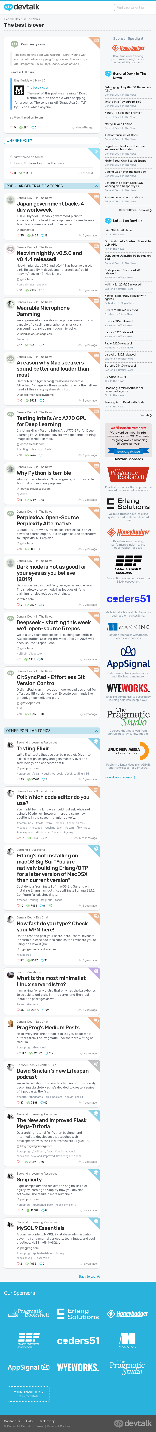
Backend (22, 742)
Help (29, 1421)
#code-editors (76, 823)
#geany (68, 832)
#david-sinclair (74, 1097)
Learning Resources (44, 742)
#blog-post (39, 1047)
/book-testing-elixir (77, 773)
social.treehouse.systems (37, 395)
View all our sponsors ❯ (120, 777)
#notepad (36, 827)
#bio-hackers (53, 1097)
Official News (125, 277)
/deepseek (35, 653)
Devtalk (136, 221)
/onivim (56, 832)
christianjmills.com (32, 444)
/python (22, 494)
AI (106, 234)
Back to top (87, 1276)
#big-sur (46, 900)
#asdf (58, 900)
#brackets (42, 832)
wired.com (27, 599)
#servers (32, 1004)
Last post (87, 173)
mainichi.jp (27, 229)
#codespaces (25, 832)
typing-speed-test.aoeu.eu (38, 949)
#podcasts (36, 1097)
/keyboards (24, 954)
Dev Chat (42, 917)
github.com (27, 279)
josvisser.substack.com (35, 488)
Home (18, 163)
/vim (49, 823)
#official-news (25, 284)
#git (19, 708)
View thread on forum (28, 117)
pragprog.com (29, 768)
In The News (32, 19)
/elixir (35, 773)
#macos (22, 900)
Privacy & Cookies (58, 1426)
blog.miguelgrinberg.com (36, 1146)
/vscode (22, 827)
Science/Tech (26, 1065)
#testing (22, 449)
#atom (69, 827)
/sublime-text (53, 827)
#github (22, 653)
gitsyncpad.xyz (30, 703)
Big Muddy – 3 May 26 (29, 80)
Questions (38, 849)
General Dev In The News (134, 210)
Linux (20, 972)
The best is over (24, 25)
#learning (36, 449)
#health (22, 1097)
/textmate (83, 827)
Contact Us (12, 1421)
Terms (39, 1426)
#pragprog (23, 773)
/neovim (42, 284)
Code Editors (44, 791)
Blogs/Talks (127, 303)
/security (22, 339)
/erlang (34, 900)
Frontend (110, 314)
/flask (48, 1151)
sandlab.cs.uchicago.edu (36, 334)
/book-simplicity (66, 1204)
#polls (39, 823)
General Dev (12, 19)
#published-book (52, 773)
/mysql (60, 1253)
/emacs (59, 823)
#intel (48, 449)
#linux (20, 1004)
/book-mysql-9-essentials (33, 1258)
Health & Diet (47, 1065)
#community (25, 823)
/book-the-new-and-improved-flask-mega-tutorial (49, 1156)
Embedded (111, 303)
